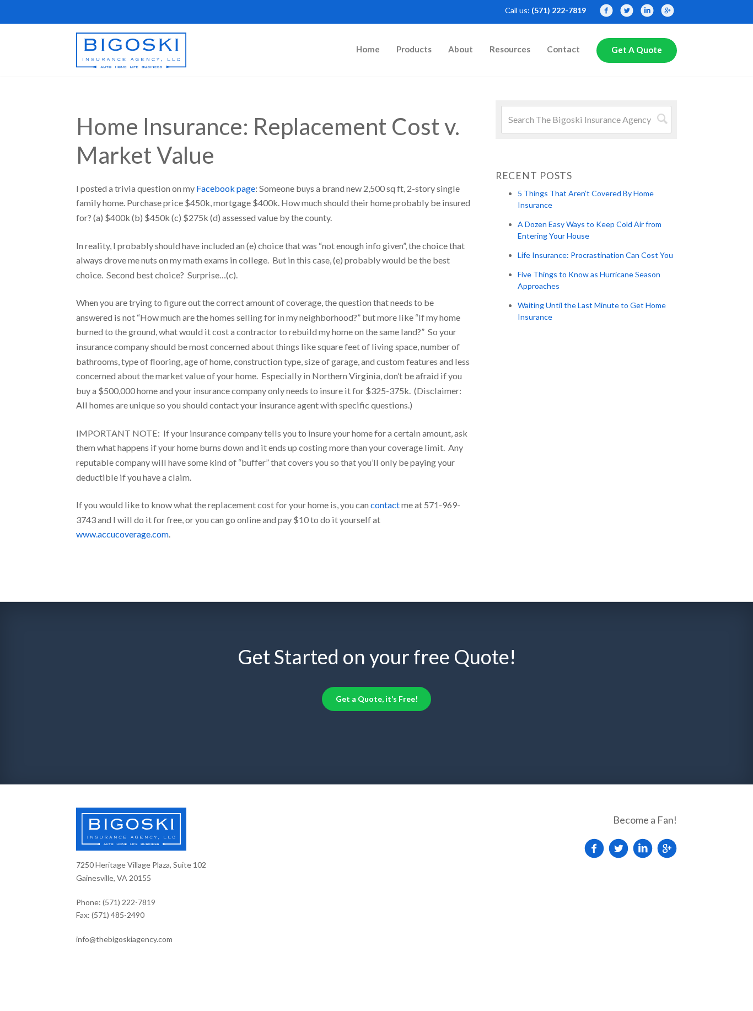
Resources (510, 49)
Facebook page (225, 188)
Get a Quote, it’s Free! (377, 698)
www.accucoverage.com (122, 534)
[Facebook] (606, 10)
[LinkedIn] (647, 10)
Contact (563, 49)
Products (414, 49)
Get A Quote (636, 50)
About (460, 49)
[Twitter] (626, 10)
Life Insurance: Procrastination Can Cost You (595, 255)
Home (368, 49)
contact (385, 504)
